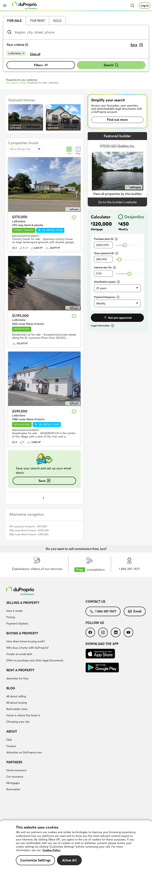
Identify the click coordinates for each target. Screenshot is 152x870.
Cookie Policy (51, 850)
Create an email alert (19, 654)
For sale (14, 21)
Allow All (69, 860)
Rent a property (20, 670)
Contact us (95, 601)
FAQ (9, 739)
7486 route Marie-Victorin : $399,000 (28, 534)
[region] (76, 845)
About (11, 731)
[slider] (125, 245)
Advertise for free (17, 678)
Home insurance (16, 770)
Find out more (117, 120)
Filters (38, 65)
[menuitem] (46, 614)
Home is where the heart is (23, 715)
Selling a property (22, 603)
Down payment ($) (104, 253)
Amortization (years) (105, 281)
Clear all (35, 54)
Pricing (10, 617)
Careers (11, 746)
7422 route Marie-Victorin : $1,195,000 (29, 530)
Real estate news (17, 709)
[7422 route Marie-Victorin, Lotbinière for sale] (44, 283)
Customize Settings (35, 860)
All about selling (16, 696)
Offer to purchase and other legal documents (34, 660)
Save (42, 481)
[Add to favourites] (74, 217)
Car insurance (14, 776)
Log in (145, 5)
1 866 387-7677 (105, 611)
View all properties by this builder (117, 194)
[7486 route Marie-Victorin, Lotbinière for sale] (44, 379)
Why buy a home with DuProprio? (27, 647)
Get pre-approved (120, 317)
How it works (14, 611)
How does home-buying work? (25, 641)
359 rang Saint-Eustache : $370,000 (28, 526)
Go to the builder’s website (117, 202)
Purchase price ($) (103, 238)
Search (108, 65)
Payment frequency (104, 296)
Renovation (13, 789)
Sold (57, 21)
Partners (14, 762)
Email (137, 611)
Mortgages (13, 783)
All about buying (16, 702)
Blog (10, 688)
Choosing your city (17, 721)
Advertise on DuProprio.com (24, 752)
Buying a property (22, 633)
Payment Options (17, 623)
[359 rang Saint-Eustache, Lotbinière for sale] (44, 184)
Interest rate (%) (103, 267)
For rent (37, 21)
